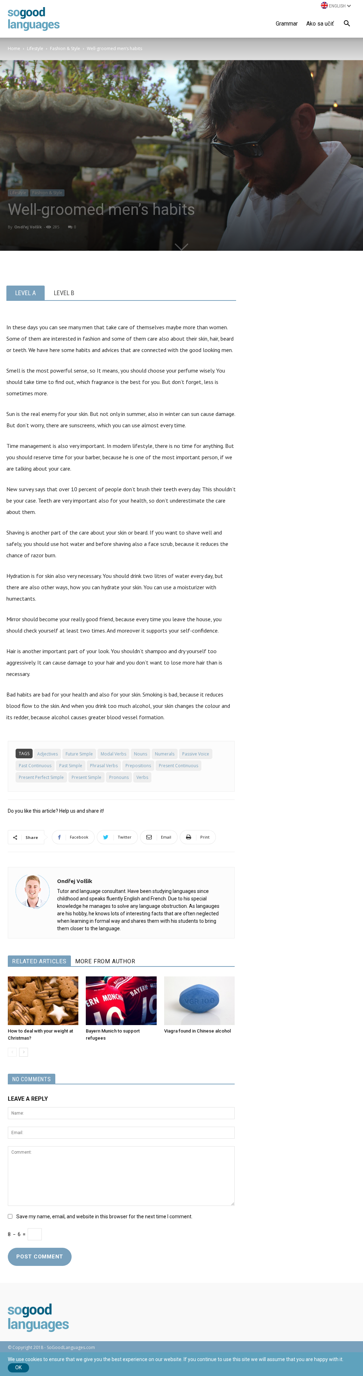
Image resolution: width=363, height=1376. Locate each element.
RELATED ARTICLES (39, 961)
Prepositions (138, 766)
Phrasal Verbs (104, 766)
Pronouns (119, 777)
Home (14, 48)
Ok (18, 1367)
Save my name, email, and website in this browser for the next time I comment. (104, 1216)
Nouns (140, 754)
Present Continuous (178, 766)
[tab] (25, 293)
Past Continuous (35, 766)
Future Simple (79, 754)
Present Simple (86, 777)
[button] (346, 24)
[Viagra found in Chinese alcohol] (199, 1000)
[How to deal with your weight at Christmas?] (43, 1000)
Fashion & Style (65, 48)
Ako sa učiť (320, 23)
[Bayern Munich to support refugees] (121, 1000)
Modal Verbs (113, 754)
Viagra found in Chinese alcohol (197, 1031)
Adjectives (47, 754)
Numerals (164, 754)
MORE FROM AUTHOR (105, 961)
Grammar (287, 23)
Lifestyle (35, 48)
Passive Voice (195, 754)
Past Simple (70, 766)
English (337, 6)
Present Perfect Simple (41, 777)
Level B (64, 293)
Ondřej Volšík (28, 226)
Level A (25, 293)
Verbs (142, 777)
